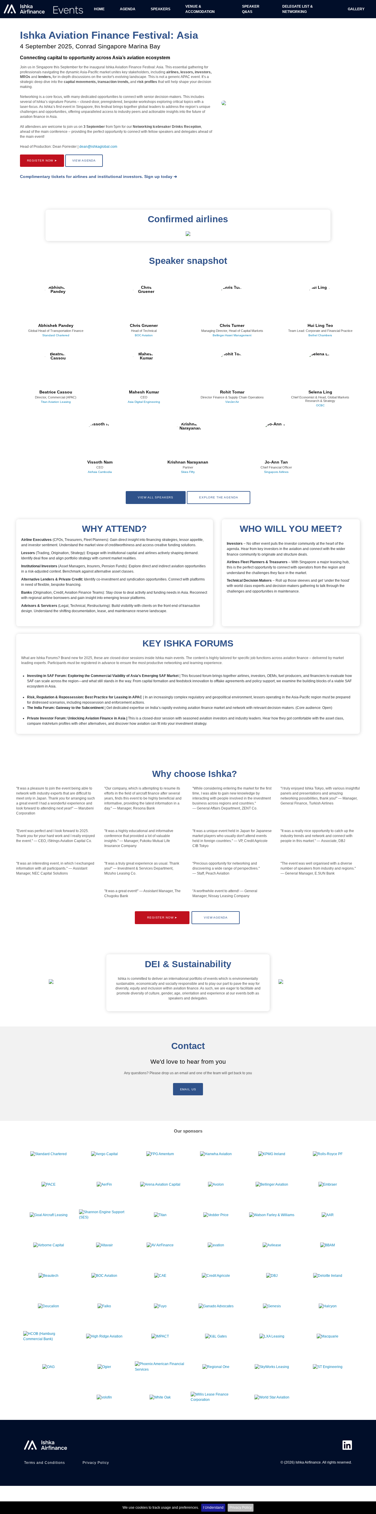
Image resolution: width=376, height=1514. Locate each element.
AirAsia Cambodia (100, 471)
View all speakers (155, 497)
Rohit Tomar (232, 392)
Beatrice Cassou (55, 392)
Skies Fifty (188, 471)
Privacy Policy (240, 1507)
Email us (188, 1089)
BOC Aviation (144, 335)
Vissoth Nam (100, 462)
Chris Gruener (144, 326)
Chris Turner (232, 326)
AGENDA (127, 9)
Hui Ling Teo (320, 326)
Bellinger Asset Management (232, 335)
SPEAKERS (160, 9)
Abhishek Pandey (55, 326)
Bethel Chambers (320, 335)
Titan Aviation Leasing (56, 401)
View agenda (216, 917)
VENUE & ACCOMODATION (200, 9)
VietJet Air (232, 401)
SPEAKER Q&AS (250, 9)
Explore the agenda (218, 497)
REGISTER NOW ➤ (42, 160)
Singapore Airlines (276, 471)
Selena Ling (320, 392)
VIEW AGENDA (84, 160)
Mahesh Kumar (144, 392)
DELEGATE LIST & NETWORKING (297, 9)
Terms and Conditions (44, 1463)
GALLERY (356, 9)
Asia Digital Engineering (144, 401)
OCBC (320, 405)
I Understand (213, 1507)
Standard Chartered (55, 335)
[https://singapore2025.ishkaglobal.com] (44, 9)
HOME (99, 9)
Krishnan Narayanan (187, 462)
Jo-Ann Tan (276, 462)
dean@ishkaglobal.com (98, 147)
